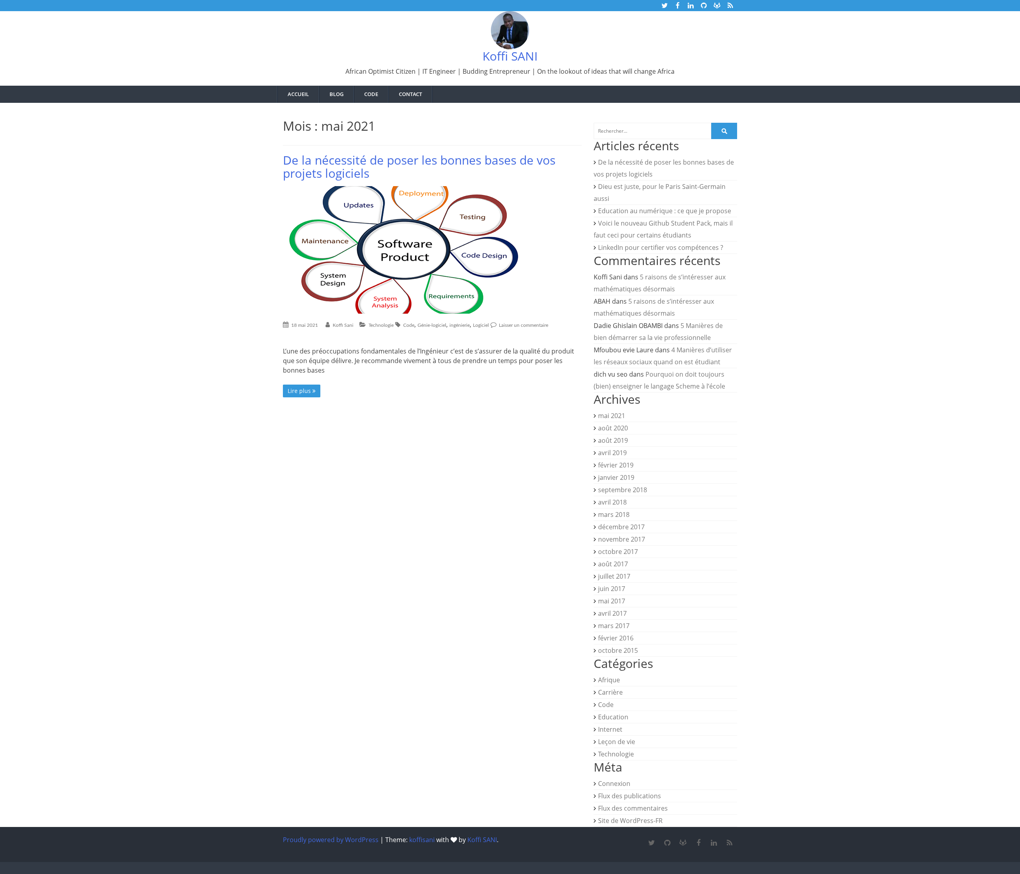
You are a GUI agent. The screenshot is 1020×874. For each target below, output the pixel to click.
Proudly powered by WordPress (331, 839)
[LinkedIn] (714, 843)
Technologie (381, 325)
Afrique (609, 680)
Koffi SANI (510, 56)
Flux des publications (629, 796)
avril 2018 (612, 502)
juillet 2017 (614, 576)
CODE (371, 94)
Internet (610, 729)
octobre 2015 (618, 650)
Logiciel (481, 325)
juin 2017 (611, 588)
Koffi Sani (343, 325)
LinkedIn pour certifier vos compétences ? (660, 247)
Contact (410, 94)
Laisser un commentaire (523, 325)
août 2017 (613, 564)
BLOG (336, 94)
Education (613, 717)
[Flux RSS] (729, 843)
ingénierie (459, 325)
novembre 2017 (621, 539)
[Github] (667, 843)
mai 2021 (611, 415)
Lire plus (300, 391)
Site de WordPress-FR (630, 820)
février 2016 (616, 638)
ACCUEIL (298, 94)
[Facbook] (698, 843)
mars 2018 (614, 514)
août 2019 (613, 440)
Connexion (614, 783)
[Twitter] (652, 843)
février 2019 (616, 465)
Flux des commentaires (633, 808)
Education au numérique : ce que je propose (664, 210)
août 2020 (613, 428)
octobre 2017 (618, 551)
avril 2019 (612, 452)
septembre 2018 (622, 489)
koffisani (422, 839)
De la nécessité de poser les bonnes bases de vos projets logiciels (419, 166)
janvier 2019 (616, 477)
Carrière (610, 692)
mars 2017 (614, 625)
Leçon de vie (616, 741)
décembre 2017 (621, 526)
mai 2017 (611, 601)
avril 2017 (612, 613)
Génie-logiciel (432, 325)
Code (408, 325)
